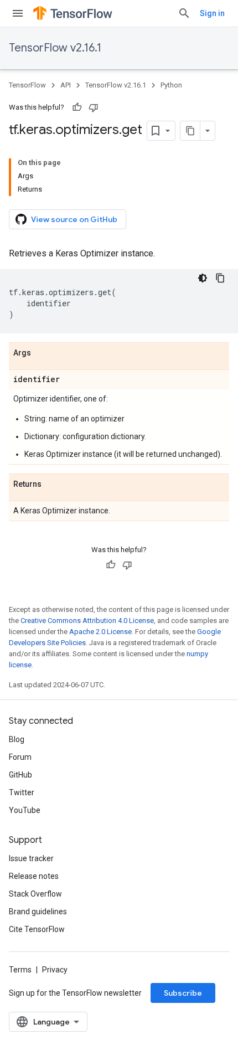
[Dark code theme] (202, 278)
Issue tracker (31, 858)
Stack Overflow (35, 893)
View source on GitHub (74, 219)
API (65, 85)
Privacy (55, 969)
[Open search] (184, 13)
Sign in (212, 13)
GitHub (20, 774)
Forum (20, 757)
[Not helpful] (93, 107)
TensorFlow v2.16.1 (55, 48)
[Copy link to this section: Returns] (53, 484)
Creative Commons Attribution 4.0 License (87, 620)
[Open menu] (18, 13)
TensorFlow (27, 85)
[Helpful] (77, 107)
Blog (16, 739)
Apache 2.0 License (100, 631)
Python (171, 85)
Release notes (34, 876)
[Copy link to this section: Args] (42, 353)
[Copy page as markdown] (190, 130)
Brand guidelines (38, 911)
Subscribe (183, 993)
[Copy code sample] (220, 278)
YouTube (24, 810)
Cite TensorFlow (37, 929)
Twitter (21, 792)
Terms (20, 969)
